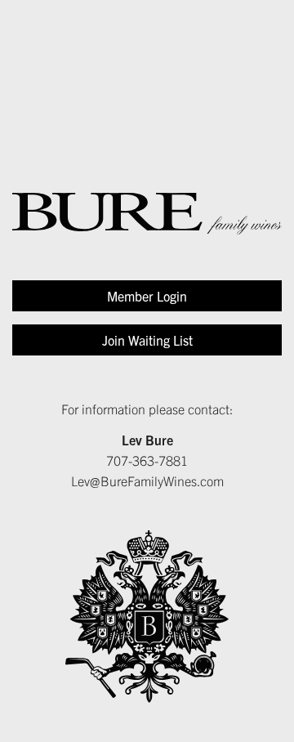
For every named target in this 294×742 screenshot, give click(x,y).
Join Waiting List (147, 340)
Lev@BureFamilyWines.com (147, 480)
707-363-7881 (147, 460)
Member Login (147, 296)
